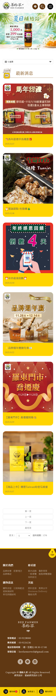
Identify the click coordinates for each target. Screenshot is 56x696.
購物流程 (7, 588)
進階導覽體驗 (45, 573)
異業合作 (43, 588)
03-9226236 (25, 642)
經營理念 (17, 570)
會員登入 (31, 691)
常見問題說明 (9, 594)
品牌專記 (7, 573)
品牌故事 (7, 570)
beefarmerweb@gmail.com (34, 651)
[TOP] (52, 553)
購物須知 (49, 691)
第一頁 (28, 511)
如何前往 (32, 577)
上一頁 (28, 516)
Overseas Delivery (37, 591)
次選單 (10, 61)
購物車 (13, 691)
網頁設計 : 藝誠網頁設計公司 (28, 675)
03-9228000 (25, 637)
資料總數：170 (39, 535)
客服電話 (11, 637)
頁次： (12, 535)
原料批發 (32, 588)
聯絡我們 (32, 594)
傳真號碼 (11, 642)
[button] (42, 6)
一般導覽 (32, 573)
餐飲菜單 (43, 570)
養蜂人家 (13, 6)
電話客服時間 (13, 647)
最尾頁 (28, 527)
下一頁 (28, 522)
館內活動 (32, 570)
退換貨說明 (8, 591)
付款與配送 (18, 588)
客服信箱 (11, 651)
